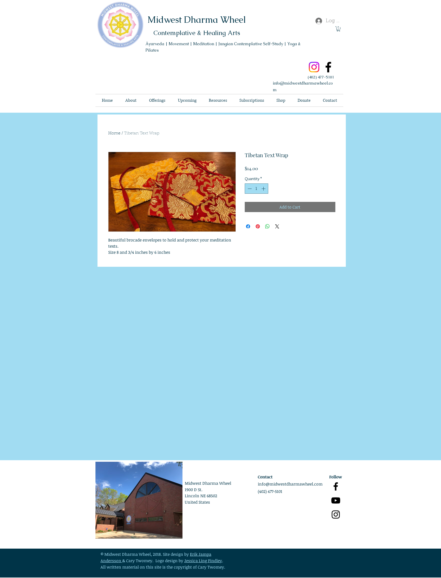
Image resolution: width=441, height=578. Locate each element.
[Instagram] (314, 67)
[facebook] (328, 67)
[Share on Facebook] (248, 226)
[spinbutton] (256, 188)
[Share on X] (277, 226)
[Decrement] (249, 188)
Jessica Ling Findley (203, 560)
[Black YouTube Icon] (335, 500)
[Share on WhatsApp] (267, 226)
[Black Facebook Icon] (335, 486)
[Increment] (263, 188)
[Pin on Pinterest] (258, 226)
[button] (338, 28)
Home (114, 133)
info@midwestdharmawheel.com (290, 484)
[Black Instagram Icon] (335, 514)
